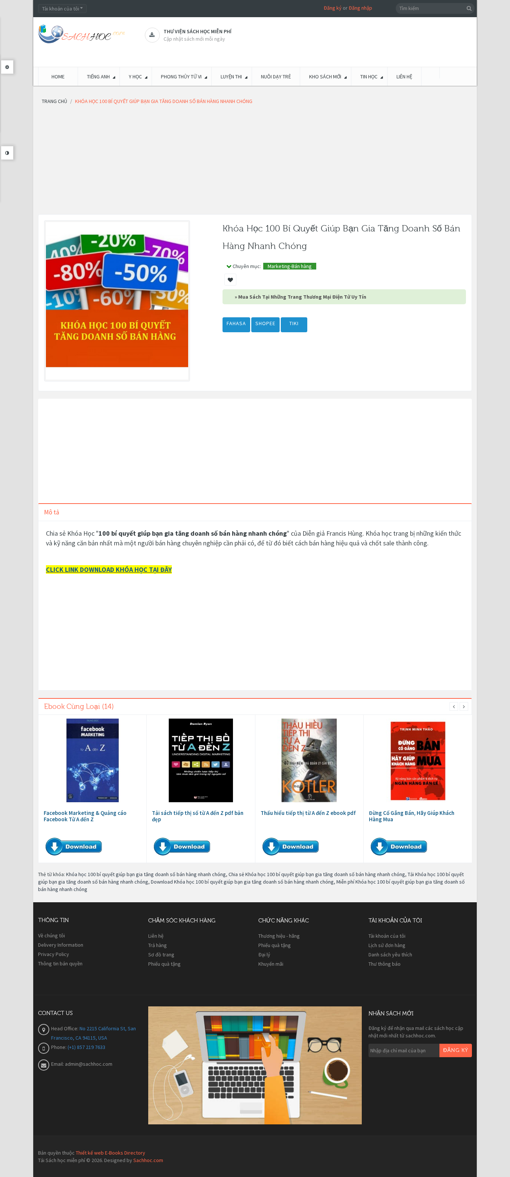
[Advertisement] (255, 162)
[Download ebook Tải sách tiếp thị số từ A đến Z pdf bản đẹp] (201, 760)
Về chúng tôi (51, 935)
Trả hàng (157, 945)
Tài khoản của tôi (386, 935)
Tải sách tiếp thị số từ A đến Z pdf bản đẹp (197, 816)
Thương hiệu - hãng (279, 935)
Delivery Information (60, 944)
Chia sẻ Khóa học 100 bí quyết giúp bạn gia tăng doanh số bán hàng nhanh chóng (316, 874)
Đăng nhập (360, 7)
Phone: (59, 1047)
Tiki (294, 323)
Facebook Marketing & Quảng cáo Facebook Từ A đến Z (85, 816)
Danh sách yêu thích (390, 954)
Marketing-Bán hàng (289, 266)
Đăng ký (333, 7)
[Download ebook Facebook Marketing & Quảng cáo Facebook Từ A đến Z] (92, 760)
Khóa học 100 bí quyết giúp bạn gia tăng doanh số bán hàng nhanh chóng (146, 874)
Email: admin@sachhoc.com (81, 1064)
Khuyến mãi (270, 963)
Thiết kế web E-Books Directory (110, 1152)
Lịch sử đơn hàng (386, 945)
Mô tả (51, 512)
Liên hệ (156, 935)
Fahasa (236, 323)
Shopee (265, 323)
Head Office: (65, 1028)
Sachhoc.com (148, 1160)
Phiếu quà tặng (164, 963)
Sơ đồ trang (161, 954)
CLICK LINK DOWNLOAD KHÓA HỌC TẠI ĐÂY (109, 569)
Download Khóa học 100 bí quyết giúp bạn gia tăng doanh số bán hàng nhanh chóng (242, 881)
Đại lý (264, 954)
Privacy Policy (53, 954)
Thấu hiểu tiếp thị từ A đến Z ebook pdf (308, 813)
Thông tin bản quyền (60, 963)
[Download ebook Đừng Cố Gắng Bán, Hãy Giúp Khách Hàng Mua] (417, 760)
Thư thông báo (384, 963)
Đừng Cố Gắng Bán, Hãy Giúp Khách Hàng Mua (411, 816)
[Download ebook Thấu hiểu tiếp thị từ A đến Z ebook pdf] (309, 760)
